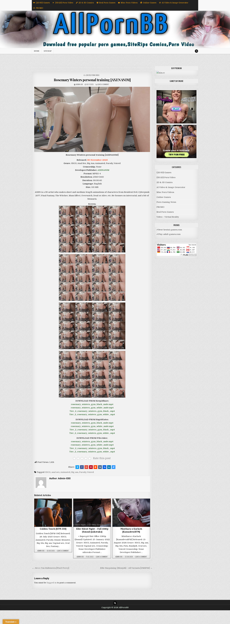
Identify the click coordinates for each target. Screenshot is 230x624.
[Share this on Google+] (86, 467)
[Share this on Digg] (104, 467)
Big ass (74, 472)
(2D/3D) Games (43, 3)
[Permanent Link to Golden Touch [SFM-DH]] (53, 513)
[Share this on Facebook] (82, 467)
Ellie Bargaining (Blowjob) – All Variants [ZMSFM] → (126, 568)
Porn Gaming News (166, 202)
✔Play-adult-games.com (168, 234)
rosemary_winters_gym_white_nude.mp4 (92, 407)
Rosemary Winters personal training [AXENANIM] (92, 79)
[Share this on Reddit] (95, 467)
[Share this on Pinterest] (91, 467)
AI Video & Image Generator (175, 3)
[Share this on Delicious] (113, 467)
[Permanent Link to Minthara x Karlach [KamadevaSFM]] (131, 513)
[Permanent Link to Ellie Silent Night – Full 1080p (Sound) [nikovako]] (92, 513)
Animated (65, 472)
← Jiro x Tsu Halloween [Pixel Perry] (50, 568)
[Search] (196, 51)
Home (36, 51)
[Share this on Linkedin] (109, 467)
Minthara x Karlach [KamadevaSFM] (131, 530)
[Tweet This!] (77, 467)
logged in (51, 582)
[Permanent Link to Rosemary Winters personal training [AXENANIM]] (92, 119)
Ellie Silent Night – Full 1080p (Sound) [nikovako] (92, 530)
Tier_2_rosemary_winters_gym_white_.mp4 (92, 414)
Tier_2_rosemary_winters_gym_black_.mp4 (92, 411)
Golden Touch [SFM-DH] (53, 529)
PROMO (39, 8)
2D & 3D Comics (86, 3)
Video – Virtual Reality (168, 217)
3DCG (48, 472)
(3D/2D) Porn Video (64, 3)
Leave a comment (103, 84)
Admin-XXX (79, 84)
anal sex (56, 472)
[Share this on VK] (100, 467)
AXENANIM (103, 170)
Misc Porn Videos (129, 3)
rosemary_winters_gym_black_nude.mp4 (92, 404)
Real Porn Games (107, 3)
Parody (82, 472)
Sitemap (48, 51)
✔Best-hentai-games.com (169, 229)
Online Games (149, 3)
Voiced (90, 472)
